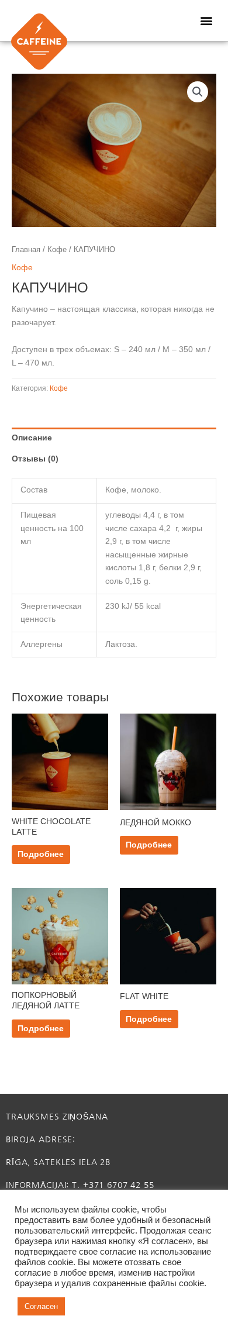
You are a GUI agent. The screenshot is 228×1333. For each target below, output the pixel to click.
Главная (26, 250)
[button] (206, 20)
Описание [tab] (32, 437)
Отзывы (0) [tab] (35, 458)
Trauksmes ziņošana (57, 1116)
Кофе (57, 250)
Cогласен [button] (41, 1306)
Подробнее (41, 854)
